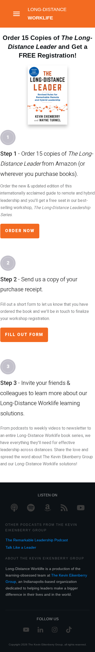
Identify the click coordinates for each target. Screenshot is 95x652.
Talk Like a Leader (21, 547)
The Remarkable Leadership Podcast (37, 540)
